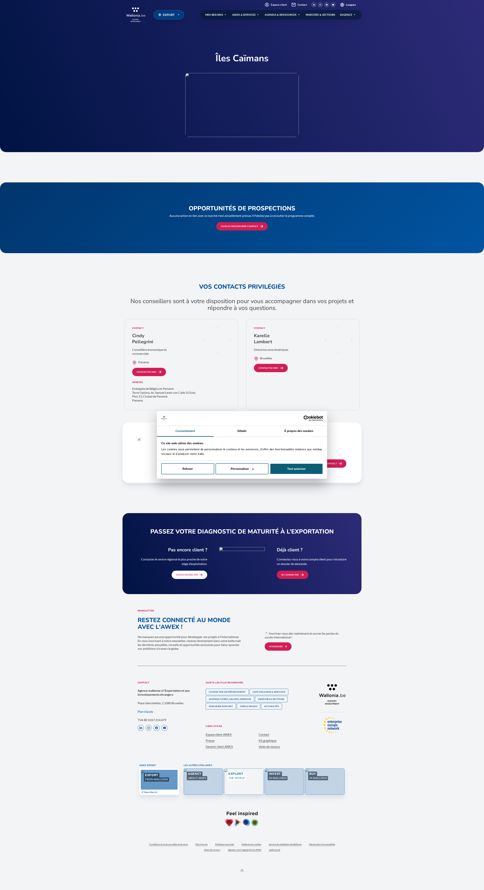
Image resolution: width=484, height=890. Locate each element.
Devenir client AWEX (219, 746)
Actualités (271, 706)
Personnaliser (240, 468)
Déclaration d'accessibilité (322, 844)
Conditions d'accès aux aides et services (168, 844)
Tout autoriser (296, 468)
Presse (210, 740)
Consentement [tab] (185, 431)
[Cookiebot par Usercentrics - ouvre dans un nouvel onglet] (306, 418)
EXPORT (169, 14)
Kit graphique (267, 740)
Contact (302, 4)
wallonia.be (274, 849)
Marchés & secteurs (271, 699)
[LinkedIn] (314, 4)
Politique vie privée (224, 844)
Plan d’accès (145, 711)
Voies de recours (269, 746)
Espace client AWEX (219, 734)
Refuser (187, 468)
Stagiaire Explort (221, 706)
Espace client (279, 4)
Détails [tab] (242, 431)
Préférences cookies (251, 844)
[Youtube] (333, 4)
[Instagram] (320, 4)
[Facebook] (326, 4)
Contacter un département (227, 691)
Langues (351, 4)
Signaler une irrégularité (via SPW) (244, 849)
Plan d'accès (201, 844)
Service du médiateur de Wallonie (285, 844)
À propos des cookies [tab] (298, 431)
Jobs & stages (248, 706)
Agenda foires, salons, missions (230, 699)
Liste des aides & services (269, 691)
